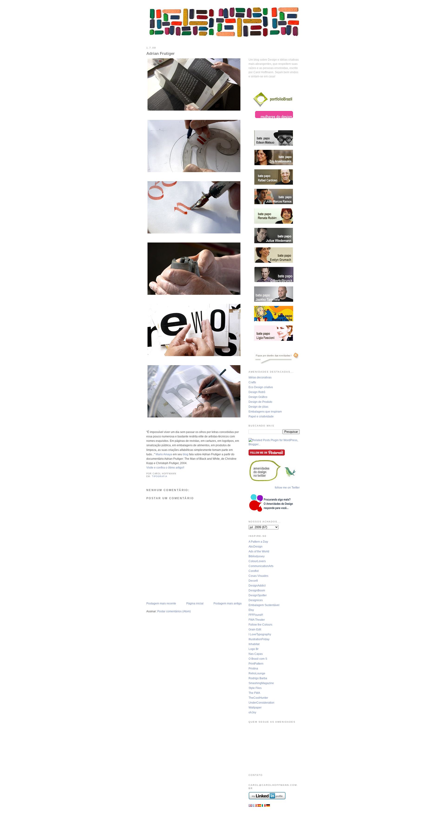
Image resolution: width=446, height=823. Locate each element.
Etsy (251, 610)
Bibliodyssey (257, 556)
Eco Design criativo (261, 387)
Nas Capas (256, 654)
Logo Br (254, 649)
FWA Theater (257, 619)
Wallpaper (255, 707)
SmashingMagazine (261, 683)
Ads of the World (259, 551)
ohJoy (252, 712)
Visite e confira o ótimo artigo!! (165, 467)
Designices (256, 600)
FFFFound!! (256, 614)
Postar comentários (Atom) (174, 611)
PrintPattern (256, 663)
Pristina (253, 668)
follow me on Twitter (287, 487)
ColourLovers (257, 561)
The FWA (254, 693)
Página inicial (194, 603)
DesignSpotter (258, 595)
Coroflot (254, 571)
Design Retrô (257, 392)
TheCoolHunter (258, 697)
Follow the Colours (260, 624)
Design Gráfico (258, 397)
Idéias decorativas (260, 377)
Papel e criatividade (261, 416)
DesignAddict (257, 585)
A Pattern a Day (258, 541)
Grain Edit (255, 629)
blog (186, 454)
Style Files (255, 688)
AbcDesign (255, 546)
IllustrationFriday (259, 639)
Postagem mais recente (161, 603)
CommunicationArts (261, 566)
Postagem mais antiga (227, 603)
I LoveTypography (260, 634)
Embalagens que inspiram (265, 411)
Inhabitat (254, 644)
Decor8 (253, 580)
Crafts (252, 382)
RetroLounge (257, 673)
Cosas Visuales (258, 575)
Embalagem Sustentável (264, 605)
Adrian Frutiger (160, 53)
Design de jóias (258, 406)
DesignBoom (257, 590)
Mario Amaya (164, 454)
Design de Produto (260, 401)
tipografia (159, 476)
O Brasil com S (258, 658)
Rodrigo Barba (258, 678)
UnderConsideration (261, 702)
